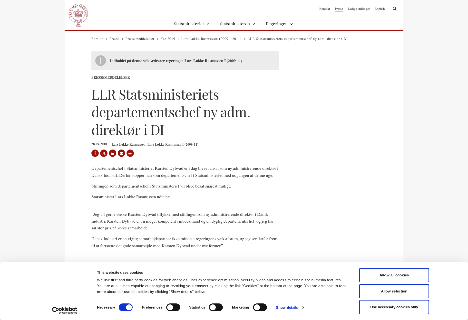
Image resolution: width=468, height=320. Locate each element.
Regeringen (277, 23)
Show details (287, 307)
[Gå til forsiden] (78, 8)
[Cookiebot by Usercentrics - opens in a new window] (64, 310)
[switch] (173, 307)
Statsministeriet (189, 23)
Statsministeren (235, 23)
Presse (339, 8)
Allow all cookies (394, 275)
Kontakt (324, 8)
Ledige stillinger (359, 8)
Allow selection (394, 291)
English (380, 8)
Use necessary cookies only (394, 307)
